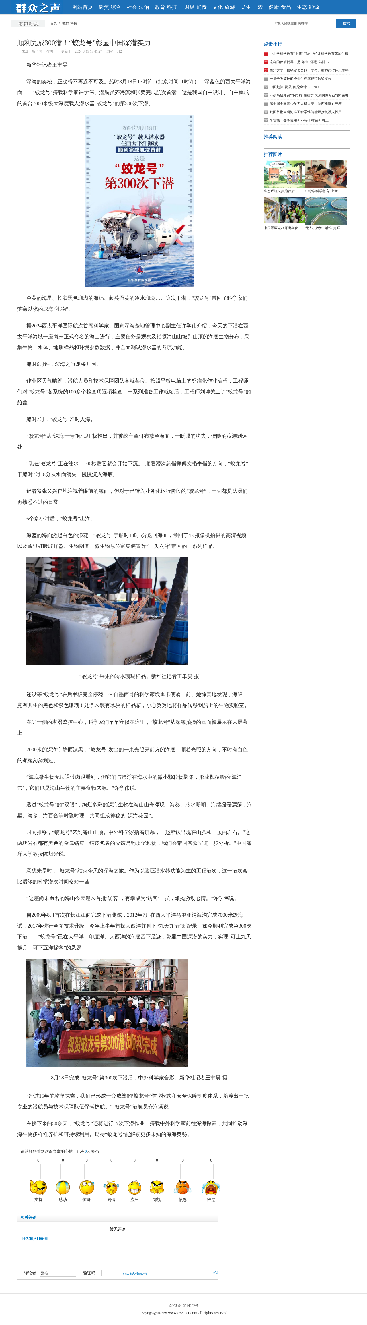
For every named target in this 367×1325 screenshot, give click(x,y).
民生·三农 (252, 7)
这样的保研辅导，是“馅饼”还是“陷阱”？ (297, 62)
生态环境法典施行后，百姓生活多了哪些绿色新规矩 (303, 191)
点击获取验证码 (135, 1273)
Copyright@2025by (153, 1313)
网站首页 (82, 7)
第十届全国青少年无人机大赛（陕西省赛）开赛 (303, 104)
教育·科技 (167, 7)
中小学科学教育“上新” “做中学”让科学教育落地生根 (306, 54)
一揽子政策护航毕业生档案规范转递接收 (298, 79)
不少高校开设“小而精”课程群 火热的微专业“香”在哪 (306, 95)
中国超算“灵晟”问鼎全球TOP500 (292, 87)
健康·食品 (280, 7)
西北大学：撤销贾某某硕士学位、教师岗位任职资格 (307, 70)
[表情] (43, 1239)
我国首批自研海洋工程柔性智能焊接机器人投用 (303, 112)
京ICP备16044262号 (183, 1306)
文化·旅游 (223, 7)
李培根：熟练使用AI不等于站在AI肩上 (297, 120)
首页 (53, 23)
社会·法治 (138, 7)
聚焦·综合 (110, 7)
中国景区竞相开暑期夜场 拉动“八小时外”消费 (298, 228)
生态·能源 (308, 7)
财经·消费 (195, 7)
